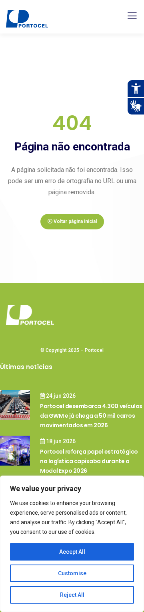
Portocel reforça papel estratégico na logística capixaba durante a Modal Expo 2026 (89, 461)
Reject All (72, 595)
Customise (72, 573)
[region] (72, 544)
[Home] (30, 315)
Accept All (72, 552)
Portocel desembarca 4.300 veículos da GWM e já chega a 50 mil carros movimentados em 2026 (91, 415)
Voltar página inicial (74, 221)
